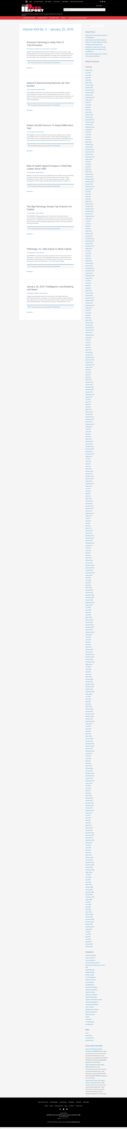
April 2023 (88, 169)
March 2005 (89, 706)
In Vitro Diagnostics (91, 977)
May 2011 (88, 523)
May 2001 (88, 820)
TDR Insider (65, 1)
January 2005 (89, 711)
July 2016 (88, 369)
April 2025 (88, 110)
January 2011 (89, 533)
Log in (87, 1033)
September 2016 (90, 365)
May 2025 (88, 107)
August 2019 (89, 278)
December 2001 (90, 803)
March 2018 (89, 320)
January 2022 (89, 206)
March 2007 (89, 647)
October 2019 (89, 273)
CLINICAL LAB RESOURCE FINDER (77, 17)
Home (30, 1)
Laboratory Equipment (91, 997)
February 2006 (89, 679)
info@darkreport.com (65, 1118)
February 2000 (89, 857)
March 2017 (89, 350)
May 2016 (88, 374)
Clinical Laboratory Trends (92, 962)
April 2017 (88, 347)
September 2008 (90, 602)
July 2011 (88, 518)
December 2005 (90, 684)
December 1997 (90, 919)
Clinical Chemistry (90, 957)
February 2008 (89, 620)
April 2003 (88, 763)
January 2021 (89, 236)
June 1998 (88, 904)
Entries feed (89, 1035)
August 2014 (89, 426)
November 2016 (90, 360)
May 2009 (88, 582)
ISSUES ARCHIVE (42, 17)
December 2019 (90, 268)
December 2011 (90, 506)
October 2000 (89, 837)
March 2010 (89, 558)
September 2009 (90, 572)
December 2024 (90, 119)
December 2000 (90, 832)
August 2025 (89, 100)
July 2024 (88, 132)
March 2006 (89, 676)
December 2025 (90, 90)
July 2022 (88, 191)
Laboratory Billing (90, 992)
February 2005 (89, 709)
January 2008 (89, 622)
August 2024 (89, 129)
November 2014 (90, 419)
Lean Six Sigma (89, 1007)
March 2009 (89, 587)
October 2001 (89, 808)
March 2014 (89, 439)
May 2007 (88, 642)
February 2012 (89, 501)
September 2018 (90, 305)
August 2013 (89, 456)
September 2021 (90, 216)
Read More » (30, 68)
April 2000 (88, 852)
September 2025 (90, 97)
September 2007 (90, 632)
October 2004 (89, 719)
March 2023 (89, 171)
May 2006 (88, 672)
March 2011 (88, 528)
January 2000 (89, 860)
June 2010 (88, 550)
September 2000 (90, 840)
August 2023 (89, 159)
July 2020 (88, 251)
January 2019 (89, 295)
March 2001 (89, 825)
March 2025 (89, 112)
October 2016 (89, 362)
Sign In (51, 1105)
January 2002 (89, 800)
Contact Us (71, 1105)
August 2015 (89, 397)
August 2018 (89, 308)
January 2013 (89, 473)
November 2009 (90, 567)
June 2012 (88, 491)
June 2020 (88, 253)
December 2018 (90, 298)
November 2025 (90, 92)
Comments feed (90, 1038)
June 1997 (88, 934)
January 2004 (89, 741)
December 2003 (90, 743)
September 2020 (90, 246)
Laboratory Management (92, 1002)
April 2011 (88, 525)
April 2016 (88, 377)
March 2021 (89, 231)
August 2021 (89, 218)
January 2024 (89, 147)
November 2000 (90, 835)
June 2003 (88, 758)
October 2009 (89, 570)
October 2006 (89, 659)
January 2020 (89, 265)
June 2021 (88, 223)
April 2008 (88, 615)
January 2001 (89, 830)
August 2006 (89, 664)
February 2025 (89, 114)
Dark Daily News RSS (94, 1046)
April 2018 (88, 318)
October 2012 (89, 481)
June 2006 (88, 669)
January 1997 (89, 946)
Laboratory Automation (91, 989)
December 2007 (90, 624)
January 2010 (89, 563)
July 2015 (88, 399)
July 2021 (88, 221)
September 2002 (90, 780)
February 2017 (89, 352)
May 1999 (88, 879)
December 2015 (90, 387)
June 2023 (88, 164)
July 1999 (88, 874)
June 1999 (88, 877)
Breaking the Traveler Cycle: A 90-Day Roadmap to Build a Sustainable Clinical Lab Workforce (96, 49)
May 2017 (88, 345)
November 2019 (90, 270)
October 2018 (89, 303)
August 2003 (89, 753)
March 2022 (89, 201)
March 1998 (89, 912)
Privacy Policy (79, 1105)
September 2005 (90, 691)
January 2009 (89, 592)
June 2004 (88, 728)
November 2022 (90, 181)
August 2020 (89, 248)
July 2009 (88, 577)
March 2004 (89, 736)
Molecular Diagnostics (91, 1012)
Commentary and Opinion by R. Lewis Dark (38, 49)
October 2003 (89, 748)
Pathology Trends (90, 1014)
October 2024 (89, 124)
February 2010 (89, 560)
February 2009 (89, 590)
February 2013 (89, 471)
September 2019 (90, 275)
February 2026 (89, 85)
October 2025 (89, 95)
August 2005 (89, 694)
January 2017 (89, 355)
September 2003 (90, 751)
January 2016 (89, 384)
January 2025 (89, 117)
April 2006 (88, 674)
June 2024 (88, 134)
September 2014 (90, 424)
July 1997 (88, 931)
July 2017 (88, 340)
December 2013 (90, 446)
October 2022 (89, 184)
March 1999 (89, 884)
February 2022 (89, 204)
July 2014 (88, 429)
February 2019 (89, 293)
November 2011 (90, 508)
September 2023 (90, 157)
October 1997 (89, 924)
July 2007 (88, 637)
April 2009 (88, 585)
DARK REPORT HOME (29, 17)
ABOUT (63, 17)
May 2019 (88, 285)
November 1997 (90, 922)
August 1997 (89, 929)
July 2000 (88, 845)
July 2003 (88, 756)
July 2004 (88, 726)
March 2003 (89, 766)
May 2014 (88, 434)
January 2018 (89, 325)
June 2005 (88, 699)
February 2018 (89, 322)
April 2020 (88, 258)
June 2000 (88, 847)
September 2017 (90, 335)
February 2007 (89, 649)
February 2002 (89, 798)
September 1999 (90, 870)
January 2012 (89, 503)
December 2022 (90, 179)
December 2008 (90, 595)
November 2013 (90, 449)
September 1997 (90, 926)
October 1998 (89, 894)
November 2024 (90, 122)
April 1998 (88, 909)
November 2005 (90, 686)
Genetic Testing (90, 975)
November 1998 (90, 892)
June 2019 (88, 283)
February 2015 (89, 412)
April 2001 (88, 823)
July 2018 (88, 310)
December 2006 (90, 654)
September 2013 (90, 454)
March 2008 (89, 617)
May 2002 (88, 790)
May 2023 (88, 166)
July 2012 (88, 488)
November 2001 (90, 805)
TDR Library (48, 1)
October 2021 (89, 213)
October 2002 (89, 778)
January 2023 (89, 176)
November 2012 (90, 478)
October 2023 (89, 154)
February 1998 (89, 914)
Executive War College (76, 1)
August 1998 (89, 899)
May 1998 (88, 907)
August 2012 (89, 486)
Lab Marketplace (90, 984)
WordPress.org (89, 1040)
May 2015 (88, 404)
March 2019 (89, 290)
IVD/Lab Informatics (91, 979)
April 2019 (88, 288)
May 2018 (88, 315)
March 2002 (89, 795)
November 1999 (90, 865)
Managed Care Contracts (92, 1009)
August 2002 (89, 783)
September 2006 (90, 662)
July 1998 (88, 902)
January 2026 (89, 87)
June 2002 (88, 788)
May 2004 (88, 731)
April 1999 (88, 882)
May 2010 (88, 553)
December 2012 (90, 476)
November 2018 (90, 300)
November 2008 (90, 597)
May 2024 (88, 137)
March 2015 (89, 409)
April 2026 (88, 80)
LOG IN (103, 5)
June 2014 (88, 431)
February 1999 (89, 887)
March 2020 (89, 261)
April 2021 (88, 228)
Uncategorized (89, 1024)
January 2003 (89, 771)
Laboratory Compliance (92, 994)
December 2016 (90, 357)
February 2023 (89, 174)
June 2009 (88, 580)
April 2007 (88, 644)
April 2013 (88, 466)
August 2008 (89, 605)
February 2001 (89, 827)
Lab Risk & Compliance (91, 987)
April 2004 (88, 733)
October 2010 (89, 540)
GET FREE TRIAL (54, 17)
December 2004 (90, 714)
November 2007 (90, 627)
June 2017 (88, 342)
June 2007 (88, 639)
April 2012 (88, 496)
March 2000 (89, 855)
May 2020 (88, 256)
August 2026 (89, 70)
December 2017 (90, 327)
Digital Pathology (90, 970)
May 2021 (88, 226)
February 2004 (89, 738)
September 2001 (90, 810)
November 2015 (90, 389)
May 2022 (88, 196)
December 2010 (90, 535)
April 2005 (88, 704)
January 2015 (89, 414)
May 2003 (88, 761)
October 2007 (89, 629)
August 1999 (89, 872)
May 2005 (88, 701)
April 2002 (88, 793)
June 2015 (88, 402)
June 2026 (88, 75)
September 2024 (90, 127)
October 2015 (89, 392)
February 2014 (89, 441)
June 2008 (88, 610)
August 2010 (89, 545)
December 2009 (90, 565)
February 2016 (89, 382)
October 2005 (89, 689)
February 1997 (89, 944)
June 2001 (88, 818)
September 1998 (90, 897)
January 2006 (89, 681)
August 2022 (89, 189)
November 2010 (90, 538)
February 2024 (89, 144)
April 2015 (88, 407)
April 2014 (88, 436)
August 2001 (89, 813)
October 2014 (89, 421)
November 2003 (90, 746)
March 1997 (89, 941)
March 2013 (89, 468)
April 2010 (88, 555)
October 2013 (89, 451)
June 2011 (88, 520)
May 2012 (88, 493)
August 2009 (89, 575)
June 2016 (88, 372)
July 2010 (88, 548)
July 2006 (88, 667)
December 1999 (90, 862)
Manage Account (59, 1105)
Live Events (57, 1)
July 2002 (88, 785)
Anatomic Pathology (91, 955)
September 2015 (90, 394)
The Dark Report (38, 1)
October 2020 (89, 243)
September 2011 (90, 513)
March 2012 (89, 498)
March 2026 (89, 82)
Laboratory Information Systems (94, 999)
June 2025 (88, 105)
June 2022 (88, 194)
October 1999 (89, 867)
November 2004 (90, 716)
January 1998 (89, 917)
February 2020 (89, 263)
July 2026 (88, 72)
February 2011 (89, 530)
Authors (46, 1105)
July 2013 (88, 459)
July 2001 (88, 815)
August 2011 (89, 516)
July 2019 (88, 280)
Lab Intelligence (90, 982)
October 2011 (89, 511)
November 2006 (90, 657)
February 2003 (89, 768)
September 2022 (90, 186)
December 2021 (90, 209)
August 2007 (89, 634)
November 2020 (90, 241)
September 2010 (90, 543)
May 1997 (88, 936)
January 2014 (89, 444)
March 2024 (89, 142)
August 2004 (89, 724)
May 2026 (88, 77)
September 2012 (90, 483)
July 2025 (88, 102)
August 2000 (89, 842)
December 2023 (90, 149)
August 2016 (89, 367)
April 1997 (88, 939)
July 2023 (88, 161)
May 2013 (88, 464)
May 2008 (88, 612)
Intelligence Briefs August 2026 (94, 44)
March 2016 (89, 379)
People (87, 1017)
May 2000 (88, 850)
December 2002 (90, 773)
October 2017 (89, 332)
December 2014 (90, 417)
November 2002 (90, 775)
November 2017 (90, 330)
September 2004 (90, 721)
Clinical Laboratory (31, 89)
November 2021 (90, 211)
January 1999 (89, 889)
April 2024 (88, 139)
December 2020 (90, 238)
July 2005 (88, 696)
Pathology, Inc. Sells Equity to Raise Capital (49, 249)
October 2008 (89, 600)
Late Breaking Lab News (33, 293)
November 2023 (90, 152)
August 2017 (89, 337)
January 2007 (89, 652)
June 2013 (88, 461)
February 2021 (89, 233)
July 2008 (88, 607)
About (66, 1105)
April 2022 (88, 199)
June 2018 (88, 313)
